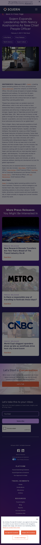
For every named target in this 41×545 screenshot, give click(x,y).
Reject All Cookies (28, 532)
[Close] (37, 519)
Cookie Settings (20, 537)
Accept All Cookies (11, 532)
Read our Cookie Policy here (11, 527)
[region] (20, 529)
